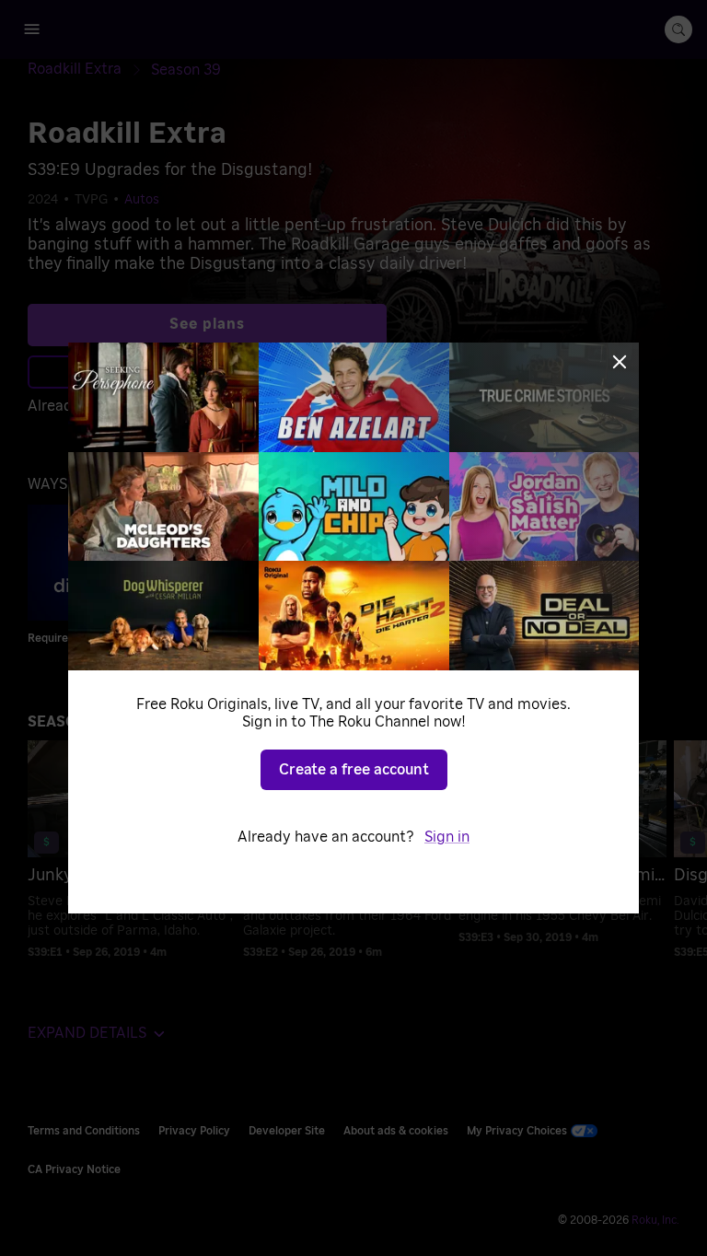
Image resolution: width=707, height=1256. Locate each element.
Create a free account (354, 769)
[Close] (619, 362)
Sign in (446, 837)
